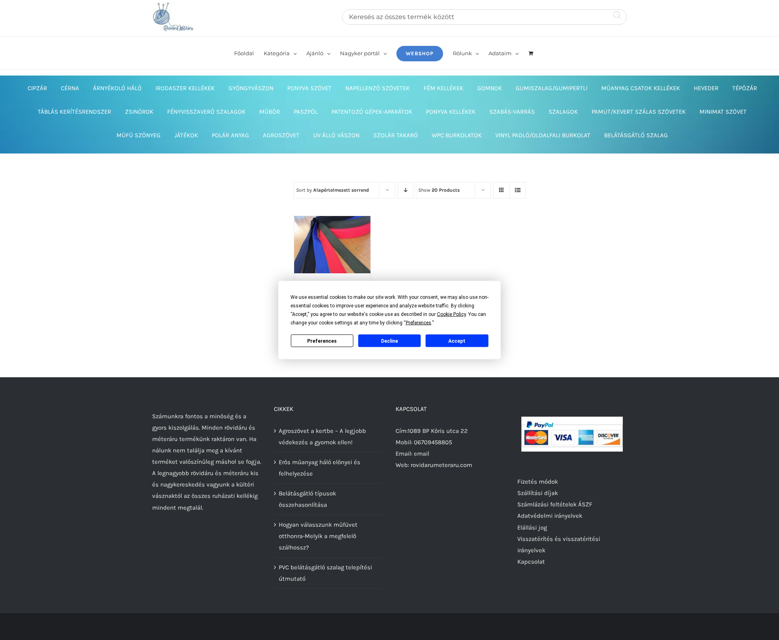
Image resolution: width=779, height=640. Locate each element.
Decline (389, 341)
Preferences (322, 341)
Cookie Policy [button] (451, 314)
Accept (456, 341)
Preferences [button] (418, 323)
